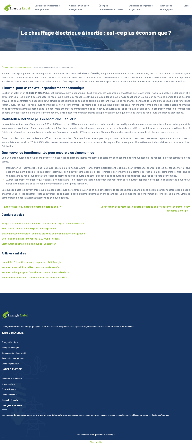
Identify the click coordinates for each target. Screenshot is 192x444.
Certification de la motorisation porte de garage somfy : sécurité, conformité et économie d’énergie (144, 208)
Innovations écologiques (166, 7)
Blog (186, 5)
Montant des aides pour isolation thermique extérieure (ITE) (34, 277)
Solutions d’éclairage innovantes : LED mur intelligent (31, 238)
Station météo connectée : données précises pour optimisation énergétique (43, 233)
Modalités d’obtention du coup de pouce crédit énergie (31, 262)
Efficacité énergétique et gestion (141, 7)
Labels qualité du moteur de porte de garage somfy (32, 206)
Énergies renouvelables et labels (111, 7)
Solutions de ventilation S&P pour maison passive (29, 228)
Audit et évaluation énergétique (79, 7)
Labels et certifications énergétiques (47, 7)
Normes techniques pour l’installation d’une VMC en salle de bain (36, 272)
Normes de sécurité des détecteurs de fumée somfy (30, 267)
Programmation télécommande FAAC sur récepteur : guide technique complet (44, 223)
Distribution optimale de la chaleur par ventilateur (29, 243)
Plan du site (96, 442)
